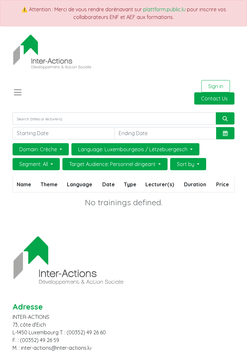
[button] (225, 133)
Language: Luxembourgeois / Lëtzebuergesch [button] (133, 149)
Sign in (215, 86)
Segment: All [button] (34, 164)
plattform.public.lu (164, 9)
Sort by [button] (186, 164)
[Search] (225, 118)
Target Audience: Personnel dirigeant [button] (113, 164)
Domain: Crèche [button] (38, 149)
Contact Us (214, 98)
